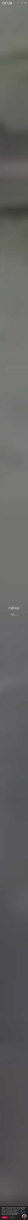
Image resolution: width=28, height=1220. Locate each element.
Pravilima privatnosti (15, 1213)
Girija (12, 614)
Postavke (12, 1217)
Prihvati (4, 1217)
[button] (25, 3)
